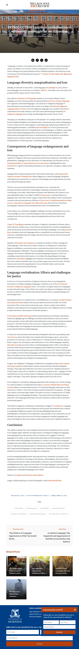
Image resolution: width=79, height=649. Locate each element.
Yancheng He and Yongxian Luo (25, 243)
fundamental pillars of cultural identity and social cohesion (28, 163)
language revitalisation (18, 514)
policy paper (46, 195)
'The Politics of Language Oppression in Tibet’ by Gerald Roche (22, 536)
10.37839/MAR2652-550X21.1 (39, 495)
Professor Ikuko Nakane (34, 475)
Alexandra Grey (12, 345)
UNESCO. (44, 90)
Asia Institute (18, 508)
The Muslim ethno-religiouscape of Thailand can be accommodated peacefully (16, 573)
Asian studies (44, 508)
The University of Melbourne (58, 514)
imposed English (42, 127)
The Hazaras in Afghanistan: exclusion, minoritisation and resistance (15, 596)
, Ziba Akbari (21, 259)
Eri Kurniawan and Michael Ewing (19, 316)
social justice (58, 406)
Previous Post (18, 529)
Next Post (62, 529)
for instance (46, 385)
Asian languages (31, 508)
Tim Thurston (12, 337)
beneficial (10, 166)
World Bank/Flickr (54, 481)
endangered (53, 88)
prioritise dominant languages (59, 101)
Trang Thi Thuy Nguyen (15, 224)
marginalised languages (37, 514)
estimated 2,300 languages (27, 98)
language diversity (58, 508)
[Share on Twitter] (41, 60)
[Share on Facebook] (37, 60)
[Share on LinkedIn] (46, 60)
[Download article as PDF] (32, 60)
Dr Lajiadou (18, 475)
